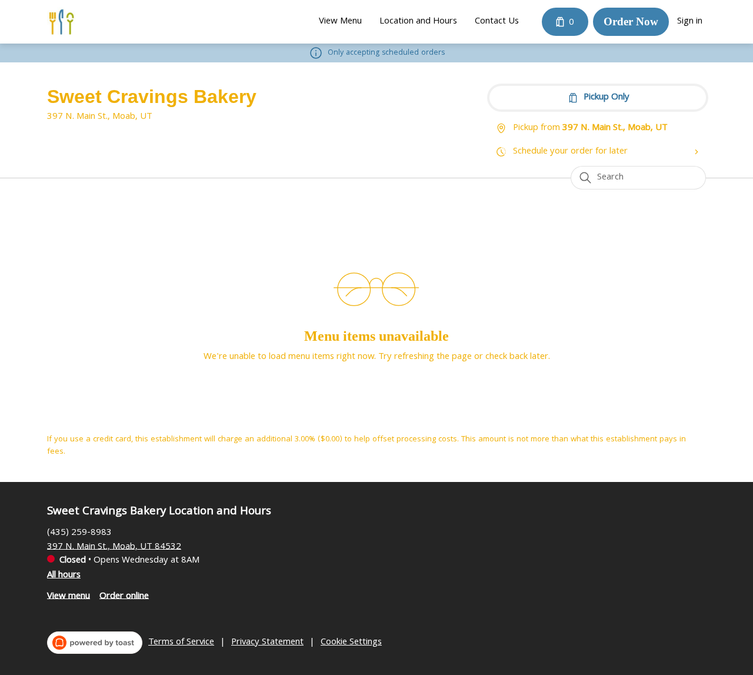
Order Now (631, 21)
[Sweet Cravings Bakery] (61, 21)
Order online (124, 596)
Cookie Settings (351, 643)
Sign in (689, 21)
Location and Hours (418, 22)
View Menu (340, 22)
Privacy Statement (267, 643)
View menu (68, 596)
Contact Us (497, 22)
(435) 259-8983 (79, 532)
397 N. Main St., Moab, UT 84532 (114, 546)
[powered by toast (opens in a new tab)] (94, 643)
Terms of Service (181, 643)
